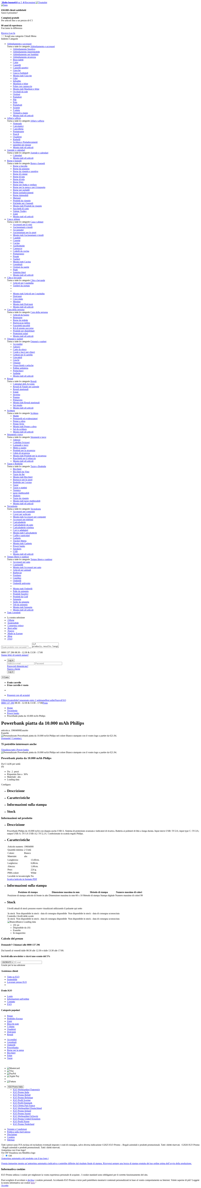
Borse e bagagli (14, 160)
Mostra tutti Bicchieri (23, 477)
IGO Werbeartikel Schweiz (25, 1116)
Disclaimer (12, 1134)
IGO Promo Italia (15, 1087)
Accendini (18, 344)
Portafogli (17, 105)
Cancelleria (18, 129)
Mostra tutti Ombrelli (22, 588)
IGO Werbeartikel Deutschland (27, 1108)
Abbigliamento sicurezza (24, 57)
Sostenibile (13, 700)
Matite (16, 416)
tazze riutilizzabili (21, 493)
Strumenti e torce (15, 434)
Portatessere (18, 131)
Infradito (17, 81)
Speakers (17, 548)
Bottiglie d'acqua (15, 1018)
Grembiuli (17, 264)
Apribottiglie (19, 246)
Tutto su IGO (13, 977)
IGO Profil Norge (21, 1121)
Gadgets (17, 538)
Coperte (16, 240)
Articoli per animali (22, 570)
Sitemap (11, 1140)
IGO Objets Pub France (24, 1105)
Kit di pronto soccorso (23, 328)
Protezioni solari (20, 333)
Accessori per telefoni (23, 519)
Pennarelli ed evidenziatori (25, 418)
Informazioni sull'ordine (18, 999)
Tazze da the (19, 474)
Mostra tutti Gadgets (22, 543)
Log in (10, 660)
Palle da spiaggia (21, 591)
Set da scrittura (20, 429)
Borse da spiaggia (21, 168)
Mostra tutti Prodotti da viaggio (27, 206)
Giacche (17, 70)
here (33, 1183)
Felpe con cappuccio (22, 86)
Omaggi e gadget (15, 339)
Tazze (15, 485)
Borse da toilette (20, 320)
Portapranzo (18, 253)
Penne (10, 1016)
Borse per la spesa (15, 1050)
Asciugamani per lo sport (24, 232)
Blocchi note (13, 1024)
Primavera (17, 400)
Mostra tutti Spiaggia (22, 607)
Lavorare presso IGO (17, 982)
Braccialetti (18, 59)
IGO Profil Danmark (22, 1103)
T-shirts (16, 110)
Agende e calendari (16, 150)
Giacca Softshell (20, 73)
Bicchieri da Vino (21, 471)
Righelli (16, 139)
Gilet (15, 78)
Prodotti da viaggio (22, 200)
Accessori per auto (21, 562)
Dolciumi (17, 296)
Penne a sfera (19, 421)
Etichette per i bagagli (23, 203)
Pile (14, 99)
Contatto (11, 1001)
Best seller (12, 628)
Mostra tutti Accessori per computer (29, 517)
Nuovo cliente (13, 669)
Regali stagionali (20, 389)
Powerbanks (13, 1047)
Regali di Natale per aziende (26, 386)
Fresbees (17, 575)
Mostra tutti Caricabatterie (25, 533)
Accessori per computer (24, 511)
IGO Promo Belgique (23, 1097)
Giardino (17, 578)
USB (15, 551)
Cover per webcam (22, 514)
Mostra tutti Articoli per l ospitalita (29, 293)
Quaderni (17, 137)
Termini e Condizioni (17, 1129)
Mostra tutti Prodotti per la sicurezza (29, 455)
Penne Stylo (18, 424)
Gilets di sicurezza (21, 453)
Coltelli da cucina (21, 251)
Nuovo (10, 631)
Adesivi (16, 347)
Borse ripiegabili (20, 195)
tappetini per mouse (22, 145)
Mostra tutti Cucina (22, 261)
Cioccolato (18, 299)
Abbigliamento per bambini (25, 54)
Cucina (16, 243)
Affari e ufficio (14, 118)
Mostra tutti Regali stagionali (26, 402)
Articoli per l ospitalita (23, 283)
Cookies (11, 1137)
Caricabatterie (19, 522)
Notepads (17, 123)
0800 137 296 (7, 703)
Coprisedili (18, 564)
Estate (16, 392)
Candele (17, 238)
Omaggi (16, 362)
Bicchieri (17, 469)
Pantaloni (17, 97)
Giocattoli (17, 357)
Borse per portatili (21, 190)
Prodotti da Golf (20, 596)
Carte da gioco (19, 349)
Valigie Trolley (20, 211)
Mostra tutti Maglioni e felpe (26, 89)
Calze (15, 62)
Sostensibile (13, 623)
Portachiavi (18, 370)
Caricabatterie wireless (23, 527)
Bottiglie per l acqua (22, 482)
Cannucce (17, 248)
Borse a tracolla (20, 166)
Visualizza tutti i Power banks (15, 749)
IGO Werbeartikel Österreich (26, 1089)
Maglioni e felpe (20, 83)
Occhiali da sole (20, 91)
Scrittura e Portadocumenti (25, 142)
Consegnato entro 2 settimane (31, 700)
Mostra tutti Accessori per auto (27, 567)
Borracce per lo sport (22, 479)
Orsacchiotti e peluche (23, 365)
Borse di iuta (19, 176)
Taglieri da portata (21, 285)
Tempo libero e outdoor (18, 556)
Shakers (16, 495)
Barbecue (17, 572)
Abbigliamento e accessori (19, 44)
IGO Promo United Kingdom (26, 1119)
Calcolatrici (18, 126)
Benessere (17, 317)
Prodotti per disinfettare (24, 331)
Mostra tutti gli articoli (23, 115)
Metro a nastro (19, 447)
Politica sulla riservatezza (18, 1132)
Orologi (16, 94)
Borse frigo (18, 182)
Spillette (16, 373)
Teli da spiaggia (20, 604)
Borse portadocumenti (23, 192)
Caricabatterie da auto (23, 525)
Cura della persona (15, 309)
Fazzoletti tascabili (21, 325)
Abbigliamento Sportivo (24, 49)
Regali (10, 378)
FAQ (9, 639)
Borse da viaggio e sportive (25, 171)
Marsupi (17, 198)
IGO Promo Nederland (23, 1124)
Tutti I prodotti (13, 612)
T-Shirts (10, 1026)
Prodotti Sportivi (20, 594)
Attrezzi (16, 440)
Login (10, 996)
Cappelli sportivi (20, 67)
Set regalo (17, 405)
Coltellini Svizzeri (21, 442)
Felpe (9, 1055)
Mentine (17, 301)
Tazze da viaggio (21, 498)
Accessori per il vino (22, 224)
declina (31, 1180)
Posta (45, 703)
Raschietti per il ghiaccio (24, 458)
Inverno (16, 394)
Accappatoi (18, 230)
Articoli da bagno (21, 315)
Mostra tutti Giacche (22, 75)
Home (10, 708)
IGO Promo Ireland (22, 1111)
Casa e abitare (13, 219)
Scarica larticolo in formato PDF (22, 879)
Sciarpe (16, 107)
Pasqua (16, 397)
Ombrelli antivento (21, 583)
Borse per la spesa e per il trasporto (29, 187)
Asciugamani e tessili (23, 227)
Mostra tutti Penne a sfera (24, 426)
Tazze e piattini (20, 487)
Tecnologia (12, 506)
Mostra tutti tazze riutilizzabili (26, 501)
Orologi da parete (21, 267)
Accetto (4, 1185)
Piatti (15, 269)
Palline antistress (20, 368)
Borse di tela (19, 179)
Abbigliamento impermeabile (26, 51)
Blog (9, 636)
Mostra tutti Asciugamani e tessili (28, 235)
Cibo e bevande (14, 277)
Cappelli (17, 65)
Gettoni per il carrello (23, 354)
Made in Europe (15, 633)
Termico (17, 490)
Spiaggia (17, 599)
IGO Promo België (22, 1095)
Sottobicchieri (19, 272)
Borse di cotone (20, 174)
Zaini (15, 214)
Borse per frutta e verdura (25, 184)
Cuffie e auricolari (21, 535)
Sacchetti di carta (21, 208)
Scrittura (11, 410)
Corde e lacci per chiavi (24, 352)
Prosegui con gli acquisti (18, 695)
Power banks (19, 546)
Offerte (10, 620)
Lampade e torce (20, 445)
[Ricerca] (30, 647)
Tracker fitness (19, 541)
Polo (15, 102)
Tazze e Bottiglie (15, 463)
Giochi (16, 360)
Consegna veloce (15, 625)
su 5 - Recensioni (18, 2)
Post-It (16, 134)
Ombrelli (17, 580)
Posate (16, 256)
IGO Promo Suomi (22, 1113)
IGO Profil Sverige (22, 1100)
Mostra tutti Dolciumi (23, 304)
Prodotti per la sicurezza (24, 450)
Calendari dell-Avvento (24, 384)
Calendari (17, 155)
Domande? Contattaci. (11, 738)
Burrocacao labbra (21, 323)
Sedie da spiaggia (21, 602)
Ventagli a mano (20, 113)
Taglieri (16, 259)
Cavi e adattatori (20, 530)
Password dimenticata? (17, 666)
